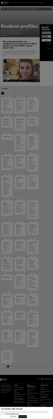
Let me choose (13, 416)
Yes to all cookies (22, 416)
